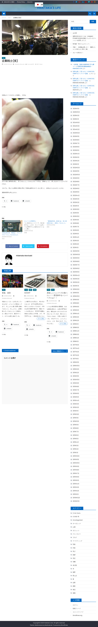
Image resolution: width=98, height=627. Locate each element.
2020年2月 (76, 282)
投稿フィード (77, 608)
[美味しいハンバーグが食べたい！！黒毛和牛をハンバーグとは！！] (57, 281)
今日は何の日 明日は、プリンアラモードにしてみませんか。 (12, 234)
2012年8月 (76, 386)
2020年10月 (76, 254)
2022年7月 (76, 185)
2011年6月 (76, 435)
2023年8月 (76, 140)
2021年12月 (76, 209)
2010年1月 (76, 494)
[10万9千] (34, 281)
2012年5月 (76, 397)
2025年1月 (76, 119)
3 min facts (76, 513)
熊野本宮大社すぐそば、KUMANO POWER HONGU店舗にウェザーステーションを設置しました (84, 38)
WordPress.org (77, 615)
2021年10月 (76, 216)
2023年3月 (76, 157)
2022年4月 (76, 195)
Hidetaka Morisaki (20, 64)
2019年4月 (76, 314)
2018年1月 (76, 341)
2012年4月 (76, 400)
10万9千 (27, 293)
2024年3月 (76, 126)
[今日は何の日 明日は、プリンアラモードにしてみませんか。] (12, 226)
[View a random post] (94, 14)
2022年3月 (76, 199)
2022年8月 (76, 182)
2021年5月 (76, 234)
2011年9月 (76, 425)
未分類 (75, 565)
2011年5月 (76, 439)
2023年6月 (76, 147)
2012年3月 (76, 404)
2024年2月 (76, 129)
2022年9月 (76, 178)
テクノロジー (77, 534)
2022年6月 (76, 188)
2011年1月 (75, 453)
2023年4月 (76, 154)
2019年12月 (76, 289)
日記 (3, 58)
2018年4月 (76, 331)
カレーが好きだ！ (78, 53)
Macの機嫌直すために (60, 351)
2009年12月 (76, 498)
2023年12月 (76, 133)
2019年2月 (76, 320)
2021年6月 (76, 230)
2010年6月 (76, 477)
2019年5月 (76, 310)
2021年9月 (76, 220)
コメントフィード (78, 612)
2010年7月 (76, 473)
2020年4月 (76, 275)
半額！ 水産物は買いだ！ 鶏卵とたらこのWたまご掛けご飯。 (84, 48)
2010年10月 (76, 463)
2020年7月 (76, 265)
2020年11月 (76, 251)
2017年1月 (76, 359)
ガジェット (76, 530)
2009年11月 (76, 501)
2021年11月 (76, 213)
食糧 (35, 290)
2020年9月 (76, 258)
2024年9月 (76, 122)
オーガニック (77, 523)
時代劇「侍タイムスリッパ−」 (82, 44)
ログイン (75, 605)
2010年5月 (76, 480)
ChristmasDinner (10, 351)
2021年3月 (76, 241)
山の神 (75, 33)
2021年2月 (76, 244)
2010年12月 (76, 456)
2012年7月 (76, 390)
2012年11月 (76, 376)
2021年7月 (76, 227)
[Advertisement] (34, 80)
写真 (74, 544)
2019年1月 (76, 324)
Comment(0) (30, 64)
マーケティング (77, 541)
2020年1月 (76, 286)
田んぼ (75, 576)
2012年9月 (76, 383)
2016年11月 (76, 362)
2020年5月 (76, 272)
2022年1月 (76, 206)
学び (74, 551)
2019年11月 (76, 293)
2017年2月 (76, 355)
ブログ (75, 537)
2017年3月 (76, 352)
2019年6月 (76, 307)
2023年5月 (76, 150)
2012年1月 (76, 411)
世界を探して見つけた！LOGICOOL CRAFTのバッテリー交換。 (83, 72)
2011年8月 (76, 428)
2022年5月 (76, 192)
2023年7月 (76, 143)
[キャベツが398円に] (35, 227)
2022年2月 (76, 202)
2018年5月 (76, 327)
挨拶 (74, 555)
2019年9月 (76, 300)
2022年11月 (76, 171)
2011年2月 (76, 449)
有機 (74, 562)
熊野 (74, 572)
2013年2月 (76, 373)
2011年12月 (76, 414)
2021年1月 (76, 247)
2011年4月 (76, 442)
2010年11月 (76, 459)
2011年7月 (76, 432)
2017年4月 (76, 348)
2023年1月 (76, 164)
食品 (74, 590)
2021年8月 (76, 223)
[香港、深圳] (12, 281)
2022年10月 (76, 175)
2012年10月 (76, 380)
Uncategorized (77, 520)
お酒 (74, 527)
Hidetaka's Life (49, 8)
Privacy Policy (21, 2)
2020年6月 (76, 268)
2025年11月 (76, 109)
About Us (29, 2)
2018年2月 (76, 338)
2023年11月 (76, 136)
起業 (74, 583)
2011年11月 (76, 418)
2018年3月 (76, 334)
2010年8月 (76, 470)
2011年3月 (76, 446)
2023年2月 (76, 161)
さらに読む (41, 319)
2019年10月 (76, 296)
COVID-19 (76, 517)
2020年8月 (76, 261)
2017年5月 (76, 345)
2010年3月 (76, 487)
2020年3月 (76, 279)
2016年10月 (76, 366)
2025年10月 (76, 112)
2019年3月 (76, 317)
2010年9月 (76, 466)
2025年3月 (76, 115)
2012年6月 (76, 393)
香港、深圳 (6, 293)
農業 (30, 290)
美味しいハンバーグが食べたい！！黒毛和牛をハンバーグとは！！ (57, 295)
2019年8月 (76, 303)
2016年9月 (76, 369)
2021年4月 (76, 237)
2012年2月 (76, 407)
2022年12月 (76, 168)
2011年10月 (76, 421)
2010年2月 (76, 491)
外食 (48, 290)
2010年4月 (76, 484)
